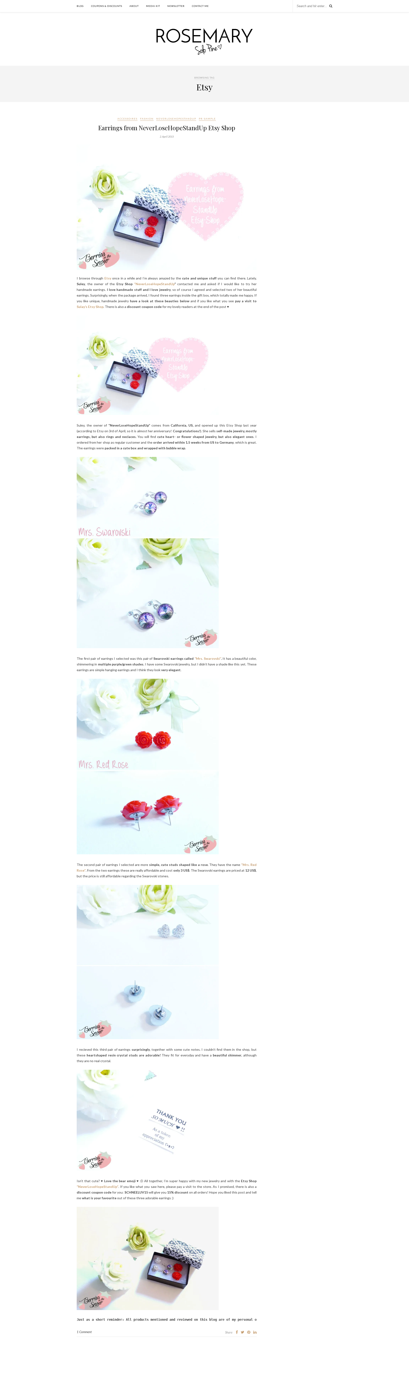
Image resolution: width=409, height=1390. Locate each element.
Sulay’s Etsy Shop (90, 307)
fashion (147, 118)
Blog (80, 6)
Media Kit (153, 6)
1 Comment (84, 1332)
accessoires (127, 118)
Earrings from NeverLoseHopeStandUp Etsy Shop (166, 128)
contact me (200, 6)
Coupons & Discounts (106, 6)
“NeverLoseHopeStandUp (154, 284)
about (134, 6)
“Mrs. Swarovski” (208, 658)
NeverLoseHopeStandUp (176, 118)
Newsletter (176, 6)
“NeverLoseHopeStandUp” (97, 1187)
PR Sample (207, 118)
